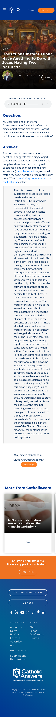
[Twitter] (16, 612)
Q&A (5, 49)
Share (47, 77)
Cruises (34, 638)
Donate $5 (29, 464)
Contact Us (31, 692)
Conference (37, 634)
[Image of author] (7, 75)
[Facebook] (11, 612)
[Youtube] (22, 612)
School (34, 630)
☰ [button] (4, 10)
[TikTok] (38, 612)
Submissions (18, 655)
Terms (14, 692)
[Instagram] (27, 612)
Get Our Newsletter (28, 592)
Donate (46, 10)
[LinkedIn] (44, 612)
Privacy (22, 692)
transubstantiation (26, 171)
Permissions (18, 659)
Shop (31, 10)
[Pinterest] (33, 612)
